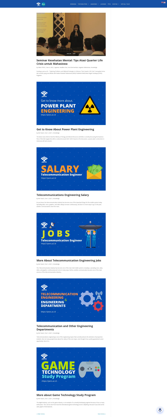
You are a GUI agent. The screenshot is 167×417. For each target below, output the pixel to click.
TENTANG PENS (82, 4)
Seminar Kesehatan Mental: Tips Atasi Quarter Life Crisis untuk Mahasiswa (70, 62)
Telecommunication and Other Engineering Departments (65, 327)
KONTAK (114, 4)
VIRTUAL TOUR (125, 4)
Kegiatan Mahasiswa (84, 67)
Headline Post (63, 67)
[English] (162, 2)
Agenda (57, 67)
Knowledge (94, 67)
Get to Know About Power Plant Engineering (65, 129)
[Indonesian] (164, 2)
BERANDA (73, 4)
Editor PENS (41, 67)
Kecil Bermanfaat (73, 67)
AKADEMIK (94, 4)
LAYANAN (103, 4)
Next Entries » (102, 414)
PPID (109, 4)
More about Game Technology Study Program (66, 395)
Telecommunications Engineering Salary (63, 195)
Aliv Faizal (41, 133)
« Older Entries (41, 414)
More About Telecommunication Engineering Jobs (69, 260)
